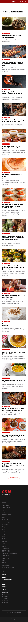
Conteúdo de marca (6, 510)
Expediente (4, 584)
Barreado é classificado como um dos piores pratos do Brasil (13, 436)
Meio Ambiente (5, 524)
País (2, 526)
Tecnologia (4, 541)
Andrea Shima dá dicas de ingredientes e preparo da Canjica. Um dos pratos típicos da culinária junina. (13, 329)
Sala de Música (5, 569)
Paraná (3, 527)
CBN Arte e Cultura (6, 550)
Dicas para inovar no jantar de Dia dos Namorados (13, 296)
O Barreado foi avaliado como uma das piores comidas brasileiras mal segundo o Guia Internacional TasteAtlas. (13, 441)
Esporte (3, 521)
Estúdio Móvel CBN (6, 522)
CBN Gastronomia (6, 33)
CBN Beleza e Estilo (6, 551)
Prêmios (4, 574)
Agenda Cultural (5, 548)
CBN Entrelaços (5, 555)
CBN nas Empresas (6, 507)
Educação (4, 517)
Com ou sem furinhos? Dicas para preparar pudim (13, 353)
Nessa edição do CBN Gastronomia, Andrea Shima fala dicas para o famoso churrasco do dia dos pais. (13, 69)
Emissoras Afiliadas (7, 579)
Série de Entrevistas (6, 539)
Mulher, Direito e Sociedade (8, 567)
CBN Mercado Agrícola (7, 558)
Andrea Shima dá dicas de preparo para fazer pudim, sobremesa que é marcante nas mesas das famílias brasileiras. (13, 358)
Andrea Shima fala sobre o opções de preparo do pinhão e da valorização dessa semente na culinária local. (13, 152)
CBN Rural (4, 562)
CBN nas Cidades (5, 505)
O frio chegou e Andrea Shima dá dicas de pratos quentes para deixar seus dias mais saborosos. (12, 386)
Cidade (3, 509)
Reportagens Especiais (7, 534)
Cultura (3, 512)
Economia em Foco (6, 565)
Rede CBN (4, 533)
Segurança (4, 538)
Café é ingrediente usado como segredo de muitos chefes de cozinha (12, 93)
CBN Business (5, 503)
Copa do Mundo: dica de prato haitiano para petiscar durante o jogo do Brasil (13, 267)
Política (3, 531)
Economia (4, 515)
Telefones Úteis (5, 586)
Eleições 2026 (5, 519)
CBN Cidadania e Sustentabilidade (9, 553)
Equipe (3, 582)
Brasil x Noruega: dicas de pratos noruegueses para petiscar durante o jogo (13, 206)
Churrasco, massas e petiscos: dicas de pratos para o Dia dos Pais (12, 63)
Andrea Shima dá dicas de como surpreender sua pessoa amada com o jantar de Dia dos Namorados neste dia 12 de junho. (13, 301)
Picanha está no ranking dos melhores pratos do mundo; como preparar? (13, 465)
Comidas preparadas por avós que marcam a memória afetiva (13, 120)
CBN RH (3, 560)
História (4, 577)
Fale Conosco (5, 587)
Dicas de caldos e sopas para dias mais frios (13, 381)
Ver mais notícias (14, 477)
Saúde (3, 536)
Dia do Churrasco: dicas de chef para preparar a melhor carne (13, 409)
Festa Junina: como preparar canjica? (11, 324)
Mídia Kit (4, 589)
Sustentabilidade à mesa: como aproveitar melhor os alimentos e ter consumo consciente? (13, 237)
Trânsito (3, 543)
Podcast (3, 529)
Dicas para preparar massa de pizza (12, 175)
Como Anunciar (5, 575)
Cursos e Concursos (6, 514)
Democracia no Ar (6, 563)
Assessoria (4, 502)
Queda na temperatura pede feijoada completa (11, 36)
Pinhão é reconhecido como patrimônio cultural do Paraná (12, 147)
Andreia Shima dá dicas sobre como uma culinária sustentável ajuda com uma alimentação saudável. (12, 243)
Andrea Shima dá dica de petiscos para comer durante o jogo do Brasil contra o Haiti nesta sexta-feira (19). (13, 273)
